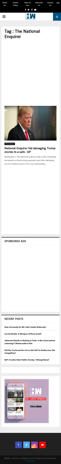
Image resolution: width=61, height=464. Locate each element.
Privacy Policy (15, 4)
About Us (5, 4)
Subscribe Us (39, 4)
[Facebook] (18, 445)
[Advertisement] (30, 72)
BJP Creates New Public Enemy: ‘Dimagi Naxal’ (26, 360)
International (9, 144)
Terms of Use (27, 4)
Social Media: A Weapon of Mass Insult (22, 334)
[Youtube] (42, 445)
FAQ (58, 3)
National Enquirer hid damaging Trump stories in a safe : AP (30, 150)
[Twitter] (26, 445)
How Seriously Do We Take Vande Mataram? (25, 327)
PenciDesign (30, 461)
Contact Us (50, 4)
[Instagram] (34, 445)
